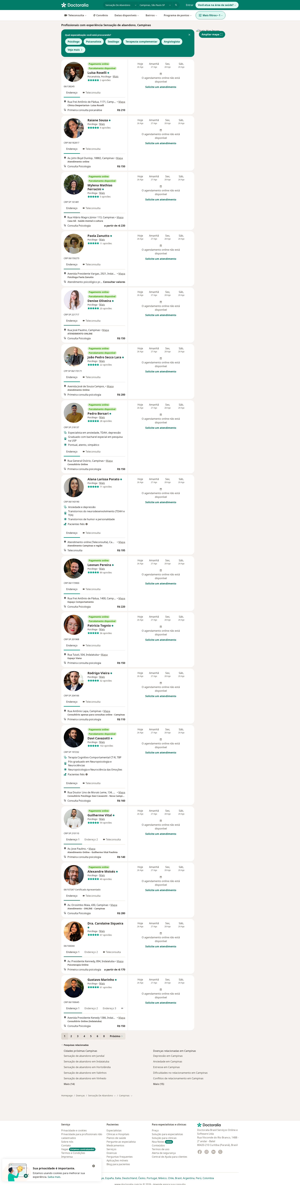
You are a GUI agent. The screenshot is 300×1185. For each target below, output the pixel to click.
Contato (66, 1145)
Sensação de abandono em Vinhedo (85, 1078)
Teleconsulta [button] (93, 92)
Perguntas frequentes (120, 1156)
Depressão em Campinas (168, 1056)
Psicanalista (93, 41)
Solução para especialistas (167, 1134)
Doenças (80, 1095)
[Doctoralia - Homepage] (80, 4)
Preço (155, 1130)
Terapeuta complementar (141, 41)
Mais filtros (211, 15)
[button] (189, 35)
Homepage (67, 1095)
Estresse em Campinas (166, 1067)
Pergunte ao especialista (121, 1141)
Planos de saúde (116, 1138)
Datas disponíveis (126, 15)
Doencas (112, 1153)
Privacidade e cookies (74, 1130)
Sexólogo (113, 41)
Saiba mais (54, 1177)
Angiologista (172, 41)
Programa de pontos (176, 15)
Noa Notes (162, 1141)
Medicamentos (115, 1145)
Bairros (150, 15)
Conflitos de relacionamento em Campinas (178, 1078)
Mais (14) (69, 1084)
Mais (115, 76)
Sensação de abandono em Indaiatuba (86, 1061)
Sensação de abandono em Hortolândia (87, 1067)
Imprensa (67, 1156)
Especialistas (114, 1130)
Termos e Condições (73, 1153)
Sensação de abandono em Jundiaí (84, 1056)
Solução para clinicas (164, 1138)
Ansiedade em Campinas (167, 1061)
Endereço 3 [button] (109, 1008)
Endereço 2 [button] (91, 839)
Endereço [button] (72, 92)
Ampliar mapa (210, 34)
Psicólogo (74, 41)
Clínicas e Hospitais (118, 1134)
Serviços (111, 1149)
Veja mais (74, 49)
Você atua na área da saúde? (216, 5)
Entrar (189, 5)
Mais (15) (158, 1084)
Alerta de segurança (164, 1153)
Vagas (77, 1149)
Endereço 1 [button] (73, 839)
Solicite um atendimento (160, 87)
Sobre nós (67, 1141)
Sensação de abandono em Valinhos (85, 1072)
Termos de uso (160, 1149)
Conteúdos (158, 1145)
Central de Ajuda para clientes (169, 1156)
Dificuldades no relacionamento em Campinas (180, 1072)
